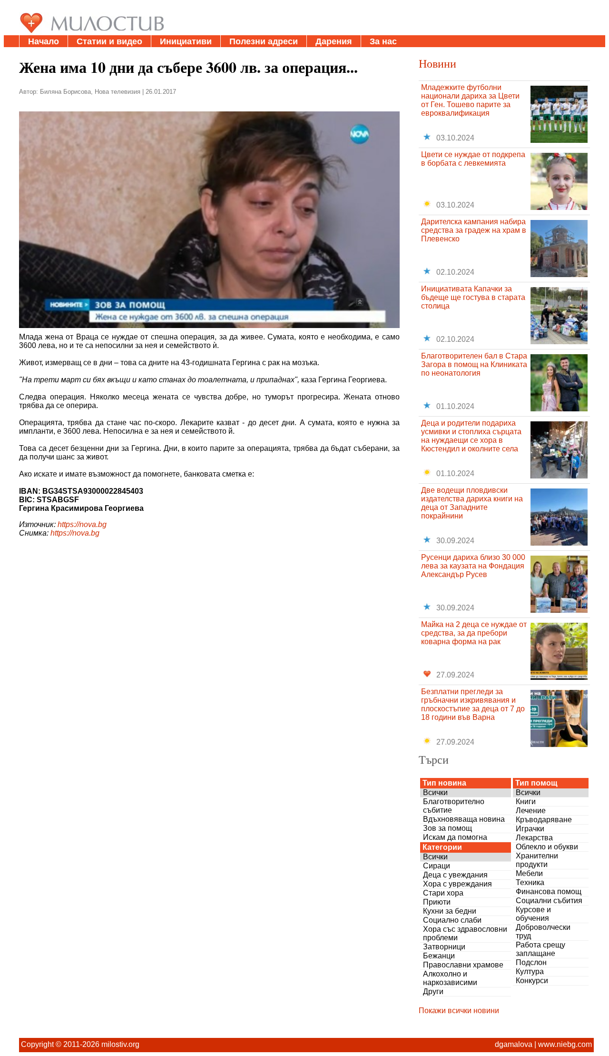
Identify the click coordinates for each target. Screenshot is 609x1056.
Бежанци (439, 956)
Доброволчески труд (543, 931)
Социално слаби (452, 920)
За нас (383, 41)
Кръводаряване (544, 820)
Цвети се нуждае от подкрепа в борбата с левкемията (473, 158)
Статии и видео (109, 41)
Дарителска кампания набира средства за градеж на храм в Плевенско (473, 230)
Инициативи (186, 41)
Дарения (333, 41)
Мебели (529, 873)
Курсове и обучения (533, 914)
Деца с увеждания (455, 875)
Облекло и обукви (547, 847)
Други (433, 991)
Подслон (531, 962)
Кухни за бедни (449, 911)
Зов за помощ (447, 828)
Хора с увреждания (457, 884)
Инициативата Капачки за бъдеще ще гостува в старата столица (473, 297)
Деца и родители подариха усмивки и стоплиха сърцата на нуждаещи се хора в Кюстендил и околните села (471, 436)
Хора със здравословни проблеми (465, 933)
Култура (530, 971)
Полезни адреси (263, 41)
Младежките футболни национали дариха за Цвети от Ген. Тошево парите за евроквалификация (470, 100)
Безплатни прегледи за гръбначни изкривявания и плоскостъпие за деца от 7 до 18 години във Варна (473, 704)
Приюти (437, 902)
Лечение (531, 811)
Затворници (444, 947)
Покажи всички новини (459, 1010)
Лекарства (534, 838)
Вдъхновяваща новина (464, 819)
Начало (43, 41)
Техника (530, 882)
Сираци (436, 866)
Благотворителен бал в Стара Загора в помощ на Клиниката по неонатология (474, 364)
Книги (526, 801)
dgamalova (513, 1044)
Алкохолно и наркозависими (450, 978)
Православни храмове (463, 965)
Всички (435, 792)
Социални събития (549, 901)
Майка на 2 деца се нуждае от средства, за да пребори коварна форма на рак (474, 633)
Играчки (530, 829)
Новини (437, 63)
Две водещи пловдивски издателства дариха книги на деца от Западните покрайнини (472, 503)
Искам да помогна (455, 837)
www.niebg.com (565, 1044)
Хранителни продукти (537, 860)
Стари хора (443, 893)
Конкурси (532, 980)
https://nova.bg (82, 524)
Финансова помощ (548, 891)
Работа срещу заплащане (540, 949)
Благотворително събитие (453, 805)
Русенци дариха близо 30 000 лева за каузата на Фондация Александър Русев (473, 565)
